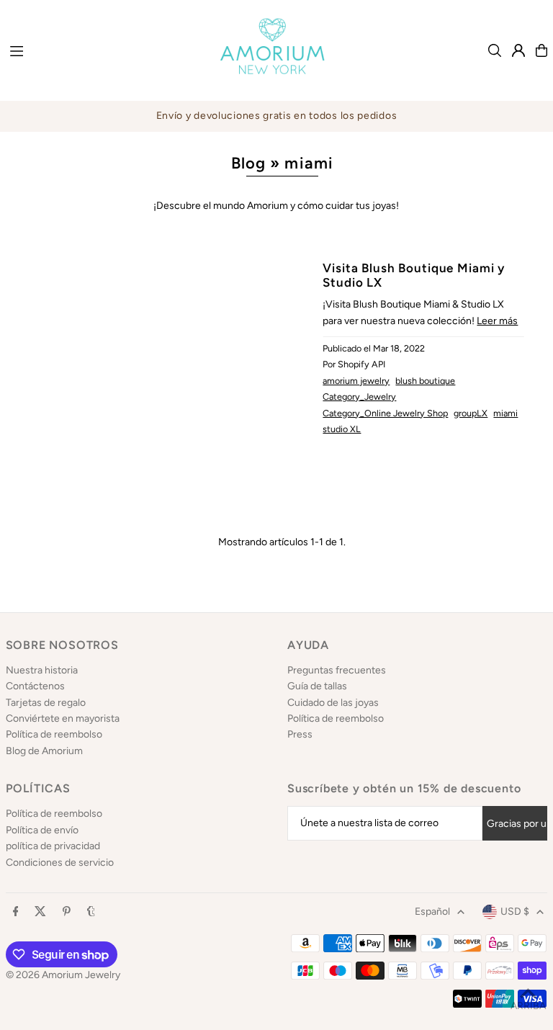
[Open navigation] (100, 49)
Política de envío (42, 830)
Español (432, 911)
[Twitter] (40, 912)
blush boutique (425, 380)
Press (300, 734)
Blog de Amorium (44, 751)
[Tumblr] (91, 912)
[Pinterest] (67, 912)
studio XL (342, 429)
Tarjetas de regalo (46, 703)
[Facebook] (16, 912)
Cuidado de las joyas (333, 703)
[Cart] (541, 50)
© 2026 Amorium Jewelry (63, 975)
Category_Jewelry (359, 396)
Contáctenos (35, 686)
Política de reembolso (54, 734)
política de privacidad (53, 846)
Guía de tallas (317, 686)
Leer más (497, 321)
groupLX (470, 413)
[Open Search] (494, 50)
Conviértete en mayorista (63, 718)
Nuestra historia (42, 670)
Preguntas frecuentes (336, 670)
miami (505, 413)
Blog (248, 163)
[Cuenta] (518, 50)
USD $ (514, 911)
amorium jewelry (356, 380)
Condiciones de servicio (60, 862)
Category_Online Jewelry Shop (385, 413)
